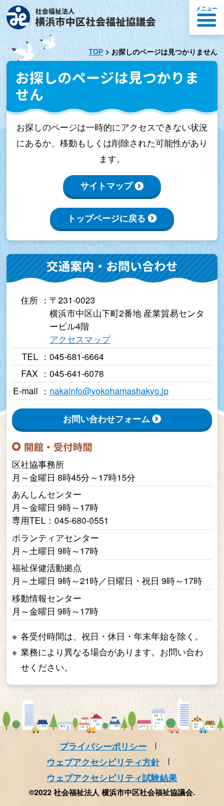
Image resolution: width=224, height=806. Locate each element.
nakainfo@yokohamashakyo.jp (109, 391)
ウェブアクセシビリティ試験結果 (112, 777)
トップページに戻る (106, 218)
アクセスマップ (79, 339)
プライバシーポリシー (103, 746)
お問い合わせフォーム (106, 418)
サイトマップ (106, 185)
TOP (96, 52)
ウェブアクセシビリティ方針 (103, 761)
